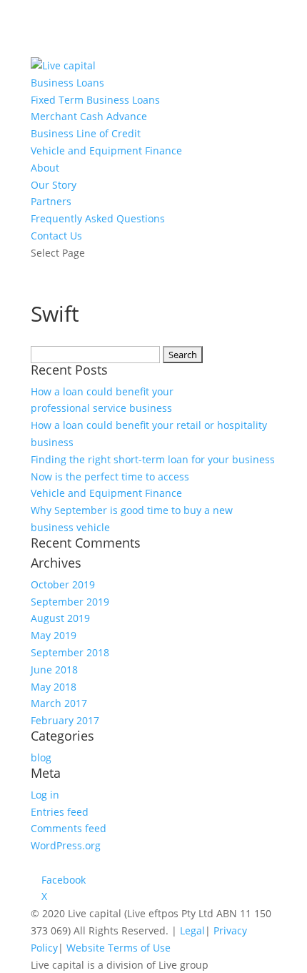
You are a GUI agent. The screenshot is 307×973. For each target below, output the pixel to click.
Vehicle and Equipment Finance (106, 150)
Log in (45, 794)
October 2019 (63, 584)
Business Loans (67, 82)
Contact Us (56, 235)
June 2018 (54, 669)
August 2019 (60, 618)
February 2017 (65, 720)
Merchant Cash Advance (89, 116)
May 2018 (53, 686)
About (45, 167)
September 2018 (70, 652)
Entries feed (60, 812)
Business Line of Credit (86, 133)
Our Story (53, 185)
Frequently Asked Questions (98, 218)
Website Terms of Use (118, 947)
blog (41, 757)
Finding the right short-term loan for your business (153, 459)
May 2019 (53, 635)
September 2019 (70, 601)
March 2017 (59, 703)
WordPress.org (66, 845)
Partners (51, 201)
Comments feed (68, 828)
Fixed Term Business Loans (95, 100)
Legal (192, 930)
